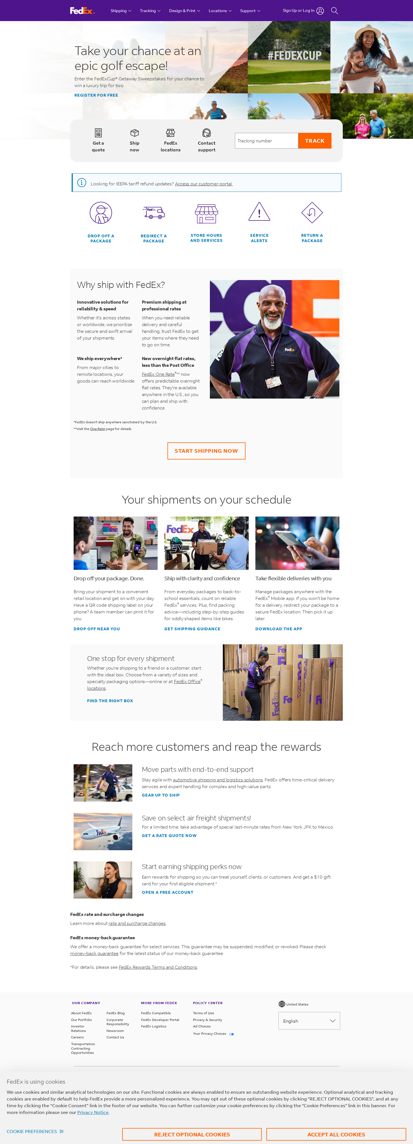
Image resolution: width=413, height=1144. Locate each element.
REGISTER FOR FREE (96, 95)
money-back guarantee (94, 953)
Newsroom (115, 1031)
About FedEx (81, 1013)
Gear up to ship (161, 795)
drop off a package (101, 238)
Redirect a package (154, 238)
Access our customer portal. (204, 184)
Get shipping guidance (192, 628)
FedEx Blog (115, 1013)
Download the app (278, 628)
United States (296, 1004)
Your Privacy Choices (210, 1033)
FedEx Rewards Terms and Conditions (158, 967)
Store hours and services (206, 238)
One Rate (97, 429)
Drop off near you (97, 628)
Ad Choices (202, 1026)
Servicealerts (259, 238)
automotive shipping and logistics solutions (218, 780)
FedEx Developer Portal (160, 1020)
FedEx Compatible (156, 1013)
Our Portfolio (81, 1020)
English (290, 1021)
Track (315, 140)
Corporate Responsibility (117, 1022)
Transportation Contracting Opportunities (83, 1048)
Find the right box (110, 700)
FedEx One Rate (159, 374)
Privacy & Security (207, 1020)
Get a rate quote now (169, 835)
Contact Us (115, 1037)
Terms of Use (203, 1013)
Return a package (312, 238)
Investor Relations (78, 1028)
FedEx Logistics (153, 1026)
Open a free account (168, 892)
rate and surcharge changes (136, 923)
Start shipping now (206, 450)
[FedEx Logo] (87, 10)
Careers (77, 1037)
